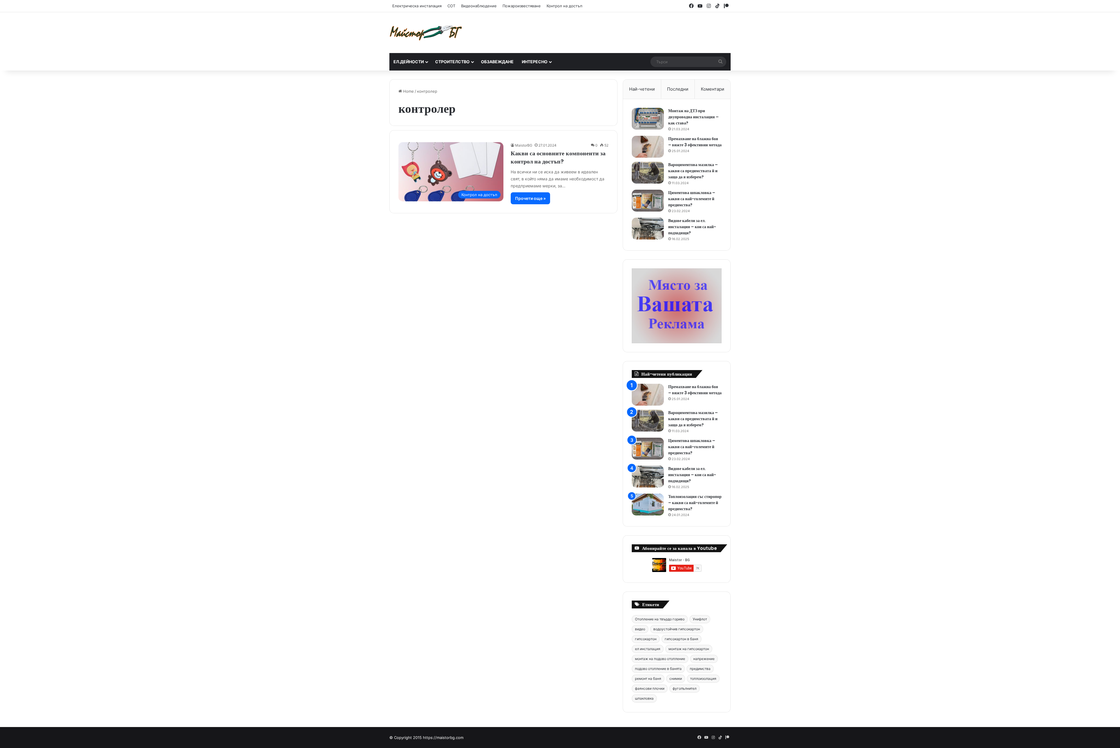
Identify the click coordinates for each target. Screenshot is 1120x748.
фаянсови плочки (649, 688)
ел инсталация (647, 649)
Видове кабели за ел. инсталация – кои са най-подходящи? (692, 227)
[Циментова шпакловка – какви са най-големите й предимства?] (648, 201)
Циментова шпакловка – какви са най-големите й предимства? (691, 199)
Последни (677, 89)
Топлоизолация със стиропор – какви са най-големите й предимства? (695, 503)
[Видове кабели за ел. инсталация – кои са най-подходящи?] (648, 229)
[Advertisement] (618, 31)
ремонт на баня (648, 678)
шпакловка (644, 698)
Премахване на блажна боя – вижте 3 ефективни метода (695, 142)
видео (640, 629)
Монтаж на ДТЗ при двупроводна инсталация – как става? (693, 117)
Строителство (452, 61)
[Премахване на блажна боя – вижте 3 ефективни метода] (648, 147)
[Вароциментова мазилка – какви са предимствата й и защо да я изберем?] (648, 173)
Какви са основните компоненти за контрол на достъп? (558, 157)
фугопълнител (684, 688)
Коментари (712, 89)
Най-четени (642, 89)
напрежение (704, 659)
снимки (675, 678)
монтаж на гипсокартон (688, 649)
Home (408, 91)
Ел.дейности (408, 61)
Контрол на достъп (564, 5)
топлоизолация (703, 678)
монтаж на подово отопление (660, 659)
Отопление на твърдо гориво (660, 619)
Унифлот (700, 619)
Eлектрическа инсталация (417, 5)
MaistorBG (523, 145)
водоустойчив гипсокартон (676, 629)
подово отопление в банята (658, 668)
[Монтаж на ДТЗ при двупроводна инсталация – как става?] (648, 119)
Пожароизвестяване (522, 5)
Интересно (534, 61)
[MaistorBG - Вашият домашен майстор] (425, 32)
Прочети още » (530, 198)
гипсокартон (646, 639)
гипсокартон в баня (681, 639)
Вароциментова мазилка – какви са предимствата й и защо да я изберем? (693, 171)
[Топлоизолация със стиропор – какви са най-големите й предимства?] (648, 504)
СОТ (451, 5)
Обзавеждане (497, 61)
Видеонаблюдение (479, 5)
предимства (700, 668)
